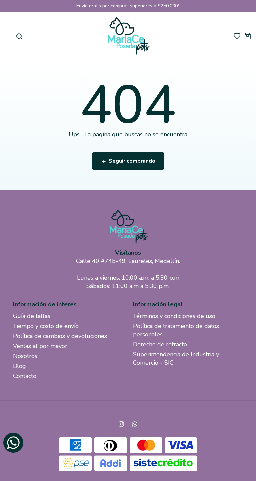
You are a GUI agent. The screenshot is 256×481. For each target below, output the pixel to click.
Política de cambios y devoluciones (60, 336)
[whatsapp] (134, 424)
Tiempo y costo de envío (46, 326)
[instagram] (121, 424)
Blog (19, 366)
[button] (8, 36)
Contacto (24, 376)
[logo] (128, 36)
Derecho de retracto (160, 344)
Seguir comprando (132, 161)
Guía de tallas (31, 316)
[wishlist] (237, 35)
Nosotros (25, 356)
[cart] (247, 35)
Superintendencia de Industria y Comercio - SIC (176, 358)
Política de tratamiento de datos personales (176, 330)
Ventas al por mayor (40, 346)
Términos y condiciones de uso (174, 316)
